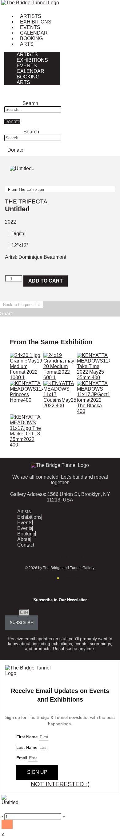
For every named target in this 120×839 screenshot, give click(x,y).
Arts (27, 44)
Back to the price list (21, 304)
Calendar (34, 33)
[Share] (86, 7)
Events (30, 27)
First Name (27, 736)
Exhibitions (35, 21)
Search (30, 103)
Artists (30, 16)
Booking (31, 38)
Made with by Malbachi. (60, 578)
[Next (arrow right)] (109, 419)
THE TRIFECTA (26, 201)
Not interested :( (60, 784)
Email (12, 612)
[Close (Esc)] (99, 7)
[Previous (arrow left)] (11, 419)
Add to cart (45, 280)
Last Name (27, 747)
